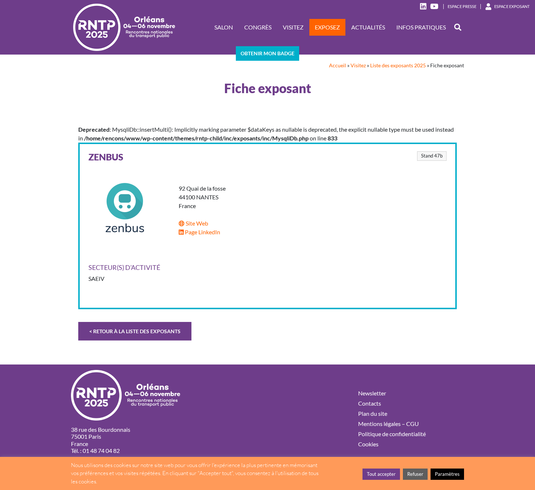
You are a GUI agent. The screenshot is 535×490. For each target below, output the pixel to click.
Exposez (327, 27)
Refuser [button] (415, 474)
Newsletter (372, 393)
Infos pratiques (421, 27)
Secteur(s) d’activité (124, 267)
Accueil (337, 65)
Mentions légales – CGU (388, 423)
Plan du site (372, 413)
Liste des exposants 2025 (398, 65)
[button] (457, 27)
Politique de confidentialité (392, 433)
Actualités (368, 27)
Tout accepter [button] (381, 474)
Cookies (368, 444)
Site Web (196, 223)
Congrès (258, 27)
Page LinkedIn (202, 231)
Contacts (369, 403)
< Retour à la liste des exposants (135, 331)
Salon (223, 27)
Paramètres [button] (447, 474)
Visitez (293, 27)
